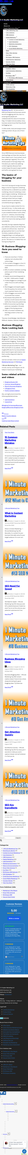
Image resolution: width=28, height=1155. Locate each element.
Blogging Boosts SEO (11, 382)
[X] (8, 2)
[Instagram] (3, 2)
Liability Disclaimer (8, 1010)
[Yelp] (10, 2)
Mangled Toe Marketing (10, 1042)
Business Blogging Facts (15, 407)
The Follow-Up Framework (10, 1034)
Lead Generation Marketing (13, 71)
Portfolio (8, 73)
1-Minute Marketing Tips (12, 508)
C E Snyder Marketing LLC (11, 1084)
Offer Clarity (6, 1025)
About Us (7, 26)
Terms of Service (8, 1014)
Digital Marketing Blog (8, 1104)
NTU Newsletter (10, 89)
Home (5, 24)
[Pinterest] (7, 2)
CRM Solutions (10, 35)
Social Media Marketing (15, 48)
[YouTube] (12, 2)
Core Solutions (7, 855)
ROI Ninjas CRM (7, 895)
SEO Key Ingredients (11, 806)
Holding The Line (8, 1040)
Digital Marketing (8, 859)
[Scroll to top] (1, 1093)
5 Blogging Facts (10, 388)
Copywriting (8, 402)
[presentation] (15, 489)
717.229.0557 (8, 994)
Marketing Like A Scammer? (11, 1044)
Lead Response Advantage (11, 1038)
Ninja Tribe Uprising (11, 53)
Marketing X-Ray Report (10, 890)
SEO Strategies (7, 874)
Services (5, 1134)
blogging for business (9, 405)
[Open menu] (1, 107)
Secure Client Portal (6, 4)
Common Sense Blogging (12, 384)
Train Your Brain (10, 64)
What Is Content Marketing (14, 514)
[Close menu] (0, 1096)
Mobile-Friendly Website (9, 415)
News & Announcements (10, 866)
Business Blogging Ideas (15, 660)
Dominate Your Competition (11, 1032)
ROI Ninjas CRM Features (16, 78)
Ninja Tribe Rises (8, 1069)
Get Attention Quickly (12, 733)
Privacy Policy (7, 1012)
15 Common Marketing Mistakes (11, 440)
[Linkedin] (5, 2)
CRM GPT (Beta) (7, 1064)
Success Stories (10, 62)
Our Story (6, 870)
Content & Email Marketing (16, 39)
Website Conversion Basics (11, 1030)
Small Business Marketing (13, 59)
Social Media (9, 80)
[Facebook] (1, 2)
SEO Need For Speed (12, 587)
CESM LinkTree (10, 85)
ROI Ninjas (19, 362)
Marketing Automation (10, 863)
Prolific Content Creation (12, 390)
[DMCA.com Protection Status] (4, 1018)
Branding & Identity (9, 851)
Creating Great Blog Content (10, 420)
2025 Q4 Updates (8, 1036)
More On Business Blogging (13, 386)
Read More (9, 468)
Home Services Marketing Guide (12, 1027)
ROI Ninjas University (9, 1073)
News (7, 51)
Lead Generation (10, 400)
